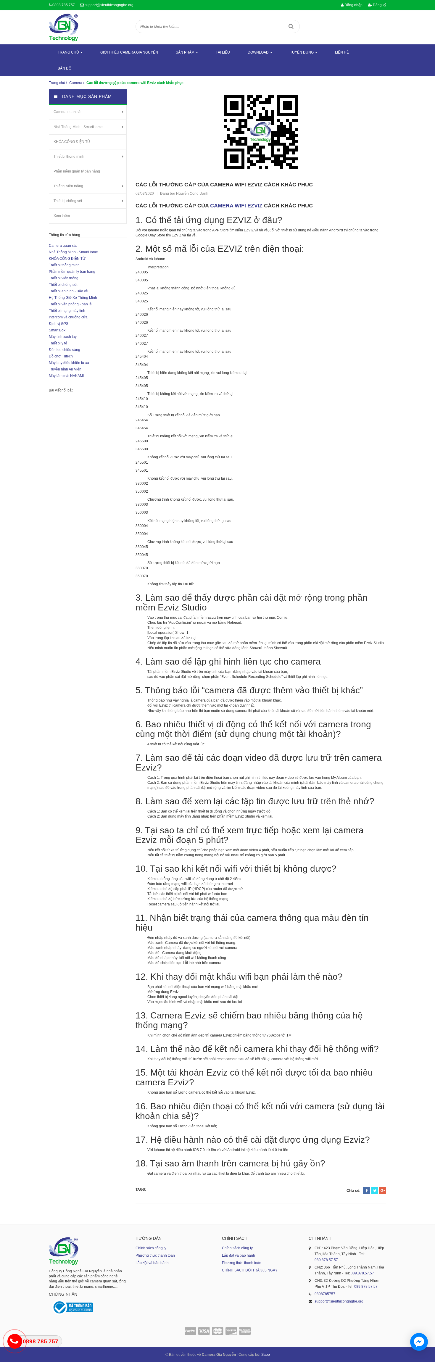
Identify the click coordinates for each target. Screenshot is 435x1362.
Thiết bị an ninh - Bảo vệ (68, 291)
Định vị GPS (58, 324)
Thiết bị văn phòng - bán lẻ (70, 304)
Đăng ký (379, 5)
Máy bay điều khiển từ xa (69, 363)
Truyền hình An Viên (65, 369)
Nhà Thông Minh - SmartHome (78, 127)
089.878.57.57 (326, 1260)
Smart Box (57, 330)
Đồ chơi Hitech (61, 356)
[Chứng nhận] (72, 1307)
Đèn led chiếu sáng (64, 350)
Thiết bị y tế (58, 343)
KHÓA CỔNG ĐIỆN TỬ (72, 142)
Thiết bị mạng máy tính (67, 311)
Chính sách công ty (151, 1248)
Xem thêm (62, 216)
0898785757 (325, 1294)
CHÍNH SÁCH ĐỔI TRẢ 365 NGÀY (250, 1270)
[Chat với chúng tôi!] (419, 1342)
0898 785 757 (63, 5)
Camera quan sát (67, 112)
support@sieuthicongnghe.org (109, 5)
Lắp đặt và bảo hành (152, 1263)
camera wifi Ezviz (237, 206)
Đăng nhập (353, 5)
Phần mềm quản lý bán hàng (77, 171)
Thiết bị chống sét (68, 201)
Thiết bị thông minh (69, 156)
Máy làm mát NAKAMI (66, 376)
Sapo (265, 1355)
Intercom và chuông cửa (68, 317)
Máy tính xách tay (63, 337)
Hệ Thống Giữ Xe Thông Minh (73, 298)
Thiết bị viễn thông (68, 186)
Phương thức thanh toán (155, 1255)
